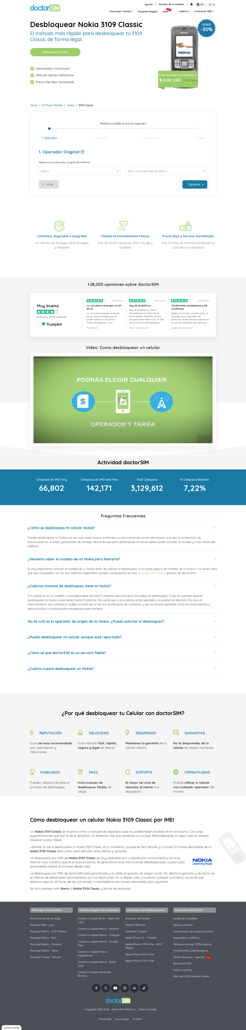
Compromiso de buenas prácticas (193, 931)
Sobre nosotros (182, 970)
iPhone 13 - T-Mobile (141, 937)
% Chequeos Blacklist (194, 480)
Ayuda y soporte (183, 924)
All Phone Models (52, 105)
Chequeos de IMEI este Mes (99, 480)
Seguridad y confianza (186, 937)
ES (201, 4)
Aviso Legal (122, 1019)
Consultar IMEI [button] (203, 11)
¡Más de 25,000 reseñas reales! (191, 976)
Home (33, 105)
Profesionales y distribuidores (190, 950)
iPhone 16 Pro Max (140, 954)
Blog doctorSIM (182, 963)
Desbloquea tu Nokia (55, 52)
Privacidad (105, 1019)
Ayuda (149, 4)
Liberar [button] (183, 11)
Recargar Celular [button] (120, 11)
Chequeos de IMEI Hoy (51, 480)
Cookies (137, 1018)
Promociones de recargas (45, 918)
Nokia (70, 105)
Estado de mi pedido (185, 918)
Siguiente (194, 184)
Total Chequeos (146, 480)
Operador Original (136, 931)
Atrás (49, 184)
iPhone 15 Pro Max (140, 960)
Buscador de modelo (152, 573)
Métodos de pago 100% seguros (192, 944)
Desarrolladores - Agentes (192, 957)
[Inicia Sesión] (191, 4)
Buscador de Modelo (138, 918)
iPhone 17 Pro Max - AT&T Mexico (144, 946)
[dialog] (11, 1027)
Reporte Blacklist (135, 924)
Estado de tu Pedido (171, 4)
